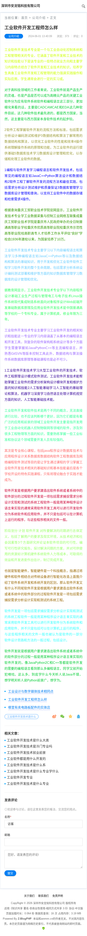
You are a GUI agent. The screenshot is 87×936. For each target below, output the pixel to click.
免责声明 (57, 895)
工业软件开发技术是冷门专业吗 (29, 746)
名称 (7, 816)
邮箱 (7, 834)
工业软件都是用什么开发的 (26, 758)
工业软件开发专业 (20, 777)
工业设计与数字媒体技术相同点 (30, 691)
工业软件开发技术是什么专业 (28, 783)
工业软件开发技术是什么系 (26, 765)
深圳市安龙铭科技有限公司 (49, 903)
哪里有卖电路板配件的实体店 (29, 707)
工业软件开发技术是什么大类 (28, 740)
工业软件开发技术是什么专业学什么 (33, 771)
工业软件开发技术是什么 (21, 716)
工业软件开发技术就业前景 (26, 752)
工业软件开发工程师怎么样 (27, 699)
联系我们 (43, 895)
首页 (24, 17)
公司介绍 (39, 17)
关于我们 (29, 895)
